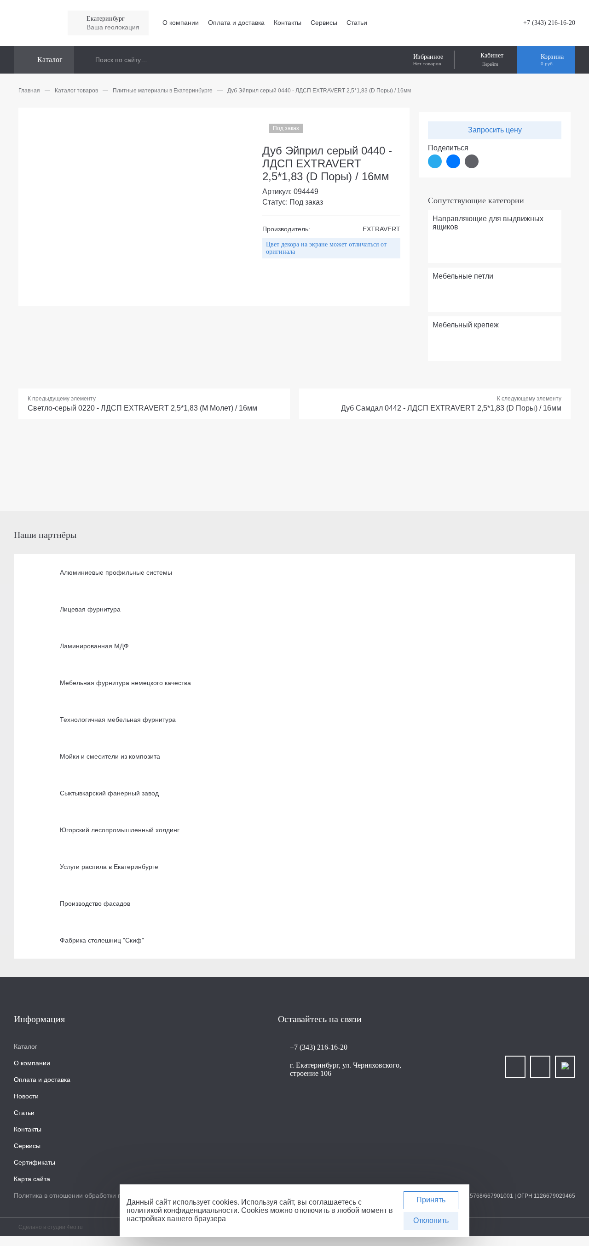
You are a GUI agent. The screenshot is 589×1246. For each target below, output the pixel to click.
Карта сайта (32, 1179)
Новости (26, 1096)
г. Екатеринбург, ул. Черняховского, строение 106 (345, 1069)
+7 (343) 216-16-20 (549, 22)
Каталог (25, 1046)
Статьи (356, 22)
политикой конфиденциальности (182, 1210)
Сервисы (324, 22)
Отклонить (431, 1220)
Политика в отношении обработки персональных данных (100, 1195)
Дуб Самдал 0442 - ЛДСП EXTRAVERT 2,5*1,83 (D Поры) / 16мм (451, 408)
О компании (180, 22)
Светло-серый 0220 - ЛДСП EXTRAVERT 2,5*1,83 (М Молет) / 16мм (142, 408)
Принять (430, 1200)
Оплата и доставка (236, 22)
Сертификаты (34, 1162)
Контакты (287, 22)
